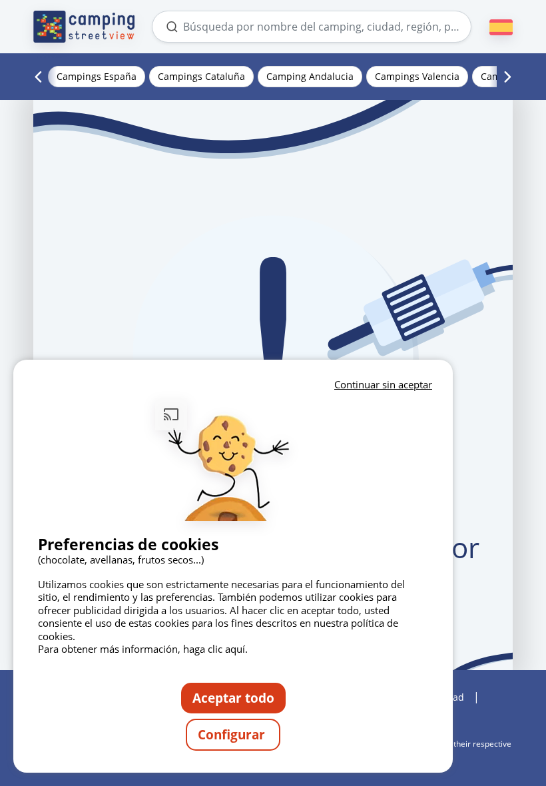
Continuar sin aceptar (383, 384)
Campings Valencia (417, 76)
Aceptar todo (233, 697)
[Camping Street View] (84, 27)
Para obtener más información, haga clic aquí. (143, 648)
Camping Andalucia (310, 76)
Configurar (233, 734)
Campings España (96, 76)
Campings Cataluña (201, 76)
